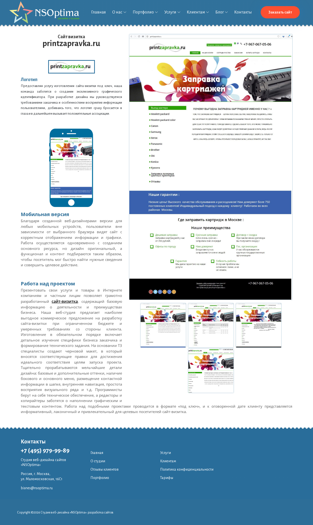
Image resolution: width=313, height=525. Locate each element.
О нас (117, 12)
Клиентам (196, 12)
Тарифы (166, 478)
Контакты (243, 12)
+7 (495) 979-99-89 (45, 450)
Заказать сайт (280, 12)
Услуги (170, 12)
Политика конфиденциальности (186, 469)
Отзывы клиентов (104, 469)
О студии (97, 461)
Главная (98, 12)
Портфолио (143, 12)
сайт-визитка (65, 301)
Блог (219, 12)
